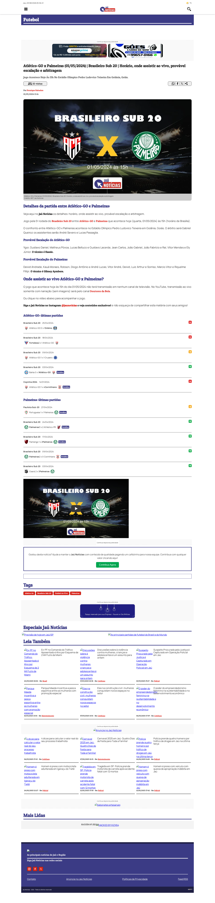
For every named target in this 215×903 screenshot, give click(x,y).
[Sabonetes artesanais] (107, 805)
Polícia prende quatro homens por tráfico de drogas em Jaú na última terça (171, 741)
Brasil (45, 681)
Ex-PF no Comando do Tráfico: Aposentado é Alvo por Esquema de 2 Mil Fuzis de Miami (59, 652)
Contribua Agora (107, 565)
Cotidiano (101, 681)
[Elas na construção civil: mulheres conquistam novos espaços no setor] (88, 706)
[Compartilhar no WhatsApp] (173, 83)
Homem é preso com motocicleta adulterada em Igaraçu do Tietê (58, 767)
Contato (31, 879)
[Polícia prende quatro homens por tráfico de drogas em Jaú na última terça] (144, 756)
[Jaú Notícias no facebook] (35, 869)
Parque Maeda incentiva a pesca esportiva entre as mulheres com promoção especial (58, 691)
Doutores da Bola (100, 291)
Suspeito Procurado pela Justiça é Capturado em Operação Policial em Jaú (171, 652)
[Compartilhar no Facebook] (177, 83)
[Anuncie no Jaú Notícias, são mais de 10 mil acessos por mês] (107, 617)
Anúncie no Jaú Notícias (79, 879)
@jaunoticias (69, 305)
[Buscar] (189, 9)
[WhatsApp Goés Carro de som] (135, 56)
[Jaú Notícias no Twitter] (41, 869)
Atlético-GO (86, 221)
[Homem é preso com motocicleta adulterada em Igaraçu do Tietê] (32, 784)
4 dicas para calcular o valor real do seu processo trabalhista (59, 739)
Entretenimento (48, 716)
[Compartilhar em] (186, 83)
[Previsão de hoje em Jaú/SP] (38, 634)
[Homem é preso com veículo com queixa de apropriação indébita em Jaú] (144, 787)
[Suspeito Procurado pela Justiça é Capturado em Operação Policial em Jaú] (144, 667)
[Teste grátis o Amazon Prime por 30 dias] (79, 56)
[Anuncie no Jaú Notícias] (107, 730)
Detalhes (60, 372)
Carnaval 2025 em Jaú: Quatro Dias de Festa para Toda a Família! (116, 739)
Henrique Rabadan (35, 90)
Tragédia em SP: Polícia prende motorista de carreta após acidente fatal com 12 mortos (116, 769)
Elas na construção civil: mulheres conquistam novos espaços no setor (115, 691)
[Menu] (26, 9)
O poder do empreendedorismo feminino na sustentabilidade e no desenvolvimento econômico (171, 691)
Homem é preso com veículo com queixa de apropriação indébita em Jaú (171, 769)
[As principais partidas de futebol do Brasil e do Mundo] (137, 634)
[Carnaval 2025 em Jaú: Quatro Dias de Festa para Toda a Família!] (88, 753)
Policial (157, 681)
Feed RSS (183, 879)
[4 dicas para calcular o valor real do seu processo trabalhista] (32, 753)
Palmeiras (102, 221)
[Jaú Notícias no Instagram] (29, 869)
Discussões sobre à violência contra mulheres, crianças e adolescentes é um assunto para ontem (114, 653)
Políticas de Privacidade (135, 879)
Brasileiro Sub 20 (62, 221)
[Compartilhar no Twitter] (182, 83)
